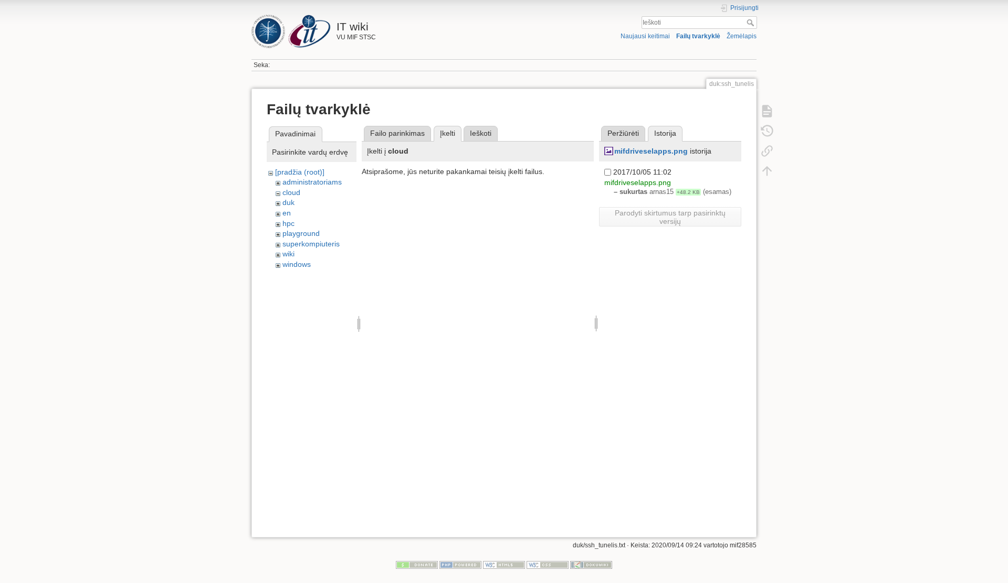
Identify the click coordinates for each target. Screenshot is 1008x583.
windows (296, 264)
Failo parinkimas (397, 133)
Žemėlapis (742, 36)
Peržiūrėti (623, 133)
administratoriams (312, 182)
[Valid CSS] (548, 564)
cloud (291, 192)
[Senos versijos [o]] (767, 131)
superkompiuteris (311, 244)
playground (301, 233)
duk (288, 202)
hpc (288, 223)
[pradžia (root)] (299, 172)
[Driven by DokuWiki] (591, 564)
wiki (288, 254)
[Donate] (417, 564)
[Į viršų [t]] (767, 171)
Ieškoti (752, 22)
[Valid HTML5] (504, 564)
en (286, 213)
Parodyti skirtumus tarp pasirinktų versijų (670, 217)
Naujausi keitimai (645, 36)
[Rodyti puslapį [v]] (767, 111)
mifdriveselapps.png (651, 151)
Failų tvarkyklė (698, 36)
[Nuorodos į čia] (767, 151)
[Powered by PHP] (460, 564)
